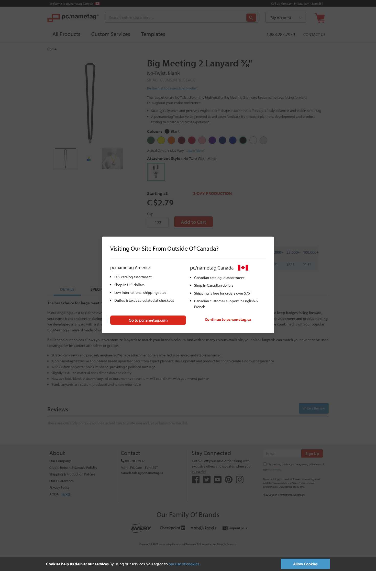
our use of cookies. (184, 563)
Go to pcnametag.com (148, 320)
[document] (188, 564)
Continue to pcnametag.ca (228, 319)
